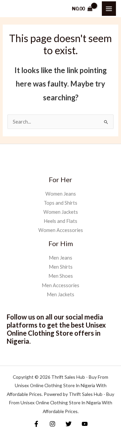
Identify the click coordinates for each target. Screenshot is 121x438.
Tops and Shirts (60, 203)
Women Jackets (60, 212)
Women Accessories (60, 230)
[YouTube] (85, 424)
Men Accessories (60, 285)
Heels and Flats (60, 221)
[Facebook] (36, 424)
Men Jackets (60, 294)
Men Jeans (60, 258)
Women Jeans (60, 194)
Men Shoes (60, 276)
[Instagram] (52, 424)
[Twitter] (69, 424)
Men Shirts (61, 267)
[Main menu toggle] (109, 8)
